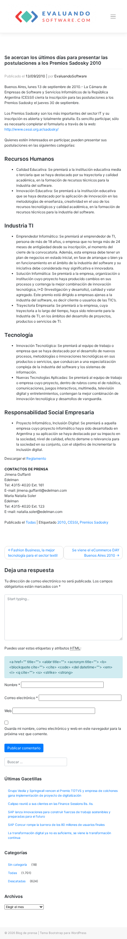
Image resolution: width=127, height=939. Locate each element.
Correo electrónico (21, 698)
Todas (31, 522)
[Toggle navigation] (113, 16)
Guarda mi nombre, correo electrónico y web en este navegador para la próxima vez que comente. (62, 731)
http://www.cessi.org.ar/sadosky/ (31, 129)
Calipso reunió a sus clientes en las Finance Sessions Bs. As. (50, 804)
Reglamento (36, 458)
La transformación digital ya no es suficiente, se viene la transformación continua (59, 835)
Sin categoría (17, 865)
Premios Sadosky (94, 522)
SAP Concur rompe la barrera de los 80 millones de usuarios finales (56, 825)
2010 (61, 522)
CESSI (73, 522)
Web (8, 711)
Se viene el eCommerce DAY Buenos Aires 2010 (95, 553)
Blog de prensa (26, 933)
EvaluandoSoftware (70, 76)
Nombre (12, 685)
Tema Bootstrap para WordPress (63, 933)
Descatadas (16, 881)
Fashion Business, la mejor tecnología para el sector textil (33, 553)
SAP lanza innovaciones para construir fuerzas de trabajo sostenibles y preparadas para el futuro (59, 814)
